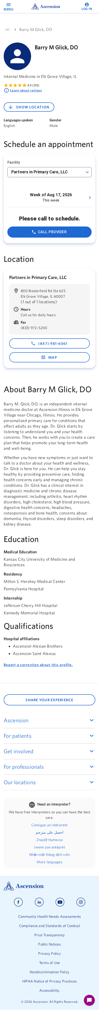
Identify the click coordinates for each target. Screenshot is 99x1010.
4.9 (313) (33, 85)
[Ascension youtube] (59, 902)
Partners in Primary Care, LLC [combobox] (39, 171)
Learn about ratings (26, 90)
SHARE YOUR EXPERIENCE (49, 700)
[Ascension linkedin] (39, 902)
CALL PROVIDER (52, 232)
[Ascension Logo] (49, 886)
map (52, 357)
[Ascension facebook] (18, 902)
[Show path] (7, 29)
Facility (13, 162)
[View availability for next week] (89, 197)
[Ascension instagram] (80, 902)
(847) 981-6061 (52, 343)
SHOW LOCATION (32, 107)
